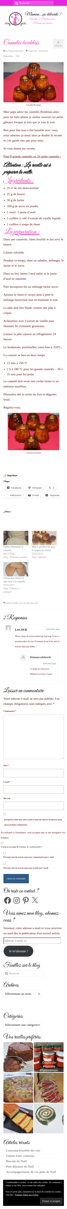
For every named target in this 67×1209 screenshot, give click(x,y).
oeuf (24, 603)
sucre (36, 603)
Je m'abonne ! (18, 951)
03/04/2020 (50, 629)
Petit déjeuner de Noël (20, 1166)
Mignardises (8, 56)
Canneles (15, 603)
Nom (6, 765)
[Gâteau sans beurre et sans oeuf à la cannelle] (15, 569)
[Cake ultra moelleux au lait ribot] (18, 1118)
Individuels (43, 51)
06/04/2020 (47, 664)
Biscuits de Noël (16, 1161)
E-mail (6, 782)
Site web (6, 798)
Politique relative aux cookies (26, 1195)
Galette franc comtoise (20, 1156)
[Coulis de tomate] (49, 1057)
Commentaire (9, 711)
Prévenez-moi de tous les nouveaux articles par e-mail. (25, 868)
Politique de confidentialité (30, 847)
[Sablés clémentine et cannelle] (15, 538)
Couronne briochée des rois (23, 1150)
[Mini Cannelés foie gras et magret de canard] (44, 538)
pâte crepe (30, 603)
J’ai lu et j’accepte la (22, 847)
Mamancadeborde (15, 51)
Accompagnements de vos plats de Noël (31, 1172)
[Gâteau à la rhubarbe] (18, 1088)
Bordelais (8, 603)
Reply (58, 629)
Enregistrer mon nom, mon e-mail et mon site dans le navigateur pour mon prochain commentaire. (33, 822)
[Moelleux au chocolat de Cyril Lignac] (18, 1057)
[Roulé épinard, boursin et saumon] (49, 1118)
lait (21, 603)
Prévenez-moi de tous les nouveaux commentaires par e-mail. (28, 857)
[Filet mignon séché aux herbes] (49, 1088)
